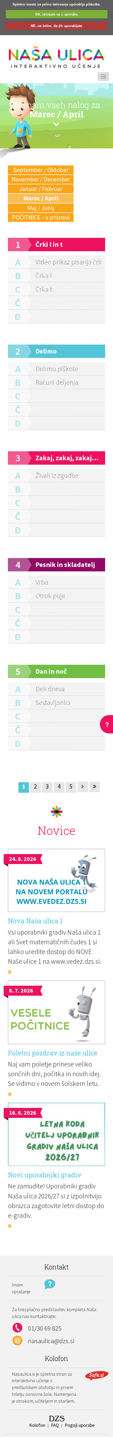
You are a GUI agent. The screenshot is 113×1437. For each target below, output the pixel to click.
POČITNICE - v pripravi (41, 217)
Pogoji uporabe (80, 1425)
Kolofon (37, 1425)
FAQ (55, 1425)
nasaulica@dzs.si (51, 1341)
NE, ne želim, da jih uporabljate (56, 25)
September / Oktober (41, 170)
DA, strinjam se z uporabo (56, 14)
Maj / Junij (40, 208)
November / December (41, 179)
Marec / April (40, 198)
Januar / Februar (41, 189)
